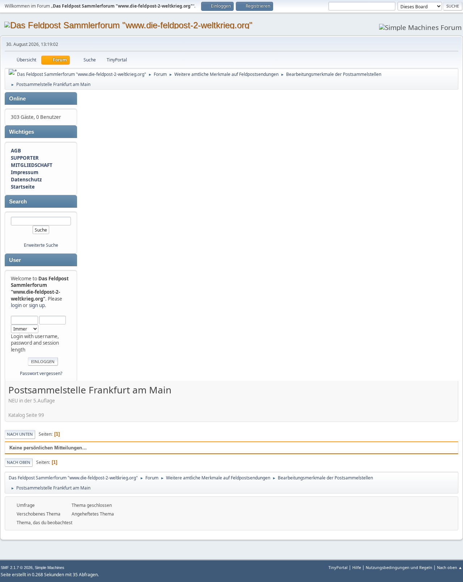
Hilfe (356, 567)
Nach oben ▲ (449, 567)
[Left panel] (13, 72)
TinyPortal (338, 567)
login (16, 305)
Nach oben (18, 462)
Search (18, 201)
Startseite (23, 187)
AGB (16, 150)
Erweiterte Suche (41, 245)
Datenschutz (26, 179)
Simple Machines (49, 567)
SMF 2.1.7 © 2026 (17, 567)
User (15, 260)
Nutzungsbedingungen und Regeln (399, 567)
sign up (37, 305)
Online (17, 99)
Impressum (24, 172)
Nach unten (20, 434)
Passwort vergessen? (41, 373)
